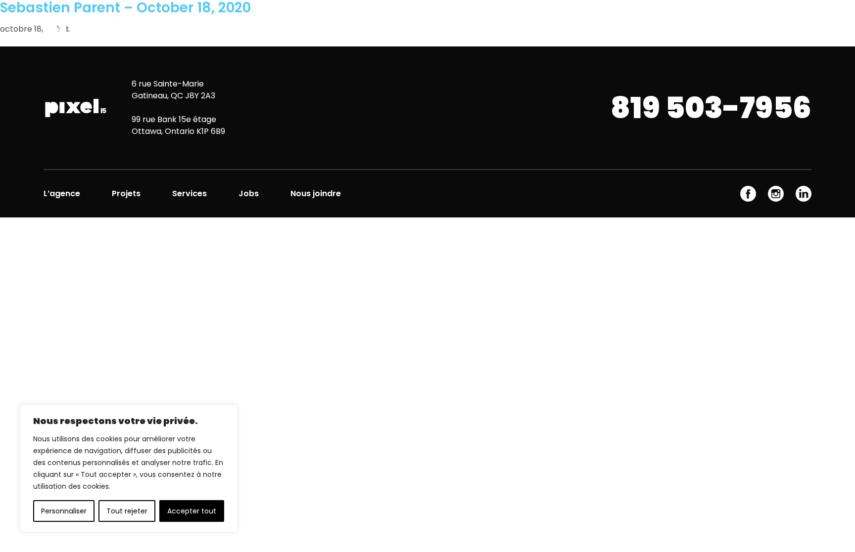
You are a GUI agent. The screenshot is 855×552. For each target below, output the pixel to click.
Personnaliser (64, 511)
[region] (129, 468)
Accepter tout (191, 511)
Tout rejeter (126, 511)
